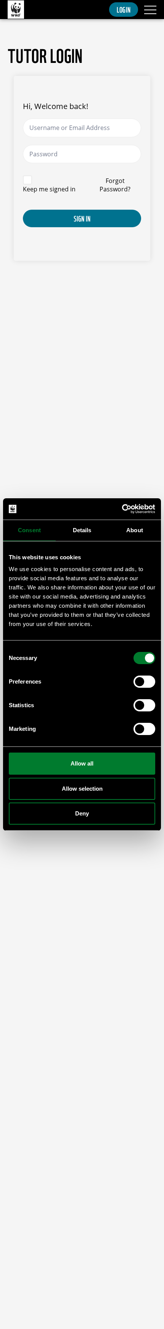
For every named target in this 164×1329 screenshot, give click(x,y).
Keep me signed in (49, 189)
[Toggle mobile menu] (150, 9)
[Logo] (16, 9)
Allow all (82, 763)
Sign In (82, 218)
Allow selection (82, 788)
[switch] (144, 682)
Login (123, 9)
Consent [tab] (29, 530)
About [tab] (134, 530)
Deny (82, 813)
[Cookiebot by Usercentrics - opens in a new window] (121, 509)
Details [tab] (82, 530)
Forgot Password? (115, 185)
